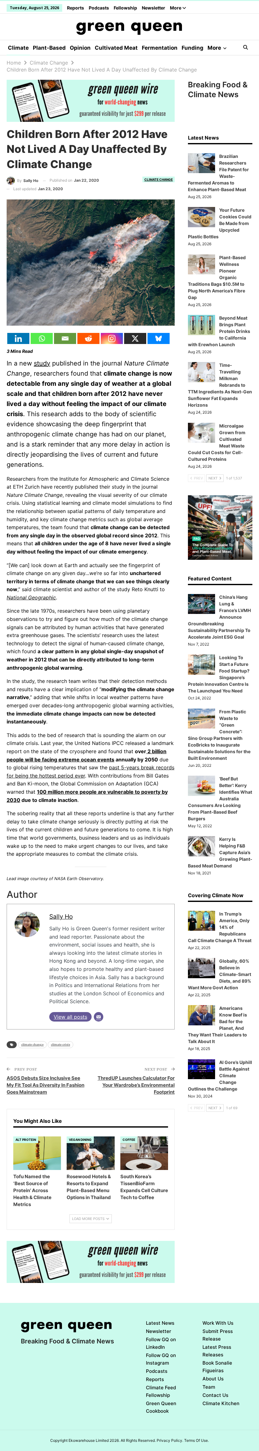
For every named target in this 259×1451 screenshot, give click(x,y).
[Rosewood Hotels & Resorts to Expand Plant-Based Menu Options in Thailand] (90, 1153)
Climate (18, 48)
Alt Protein (25, 1139)
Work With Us (217, 1323)
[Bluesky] (159, 338)
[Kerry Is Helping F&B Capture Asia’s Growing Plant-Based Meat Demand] (201, 846)
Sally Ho (61, 916)
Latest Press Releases (216, 1351)
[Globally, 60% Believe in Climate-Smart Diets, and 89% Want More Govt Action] (201, 968)
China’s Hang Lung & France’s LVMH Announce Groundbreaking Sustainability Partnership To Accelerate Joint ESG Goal (219, 617)
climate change (32, 1044)
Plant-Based (49, 48)
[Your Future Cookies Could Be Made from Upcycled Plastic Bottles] (201, 217)
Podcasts (99, 7)
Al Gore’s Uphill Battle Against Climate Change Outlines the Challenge (220, 1075)
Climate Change (158, 179)
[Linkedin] (18, 338)
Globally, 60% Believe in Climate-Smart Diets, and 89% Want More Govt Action (219, 974)
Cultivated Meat (116, 48)
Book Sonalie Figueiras (217, 1366)
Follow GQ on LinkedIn (161, 1343)
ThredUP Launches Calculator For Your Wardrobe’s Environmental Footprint (136, 1085)
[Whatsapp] (42, 338)
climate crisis (60, 1044)
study (42, 363)
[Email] (65, 338)
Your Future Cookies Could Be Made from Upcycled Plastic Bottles (219, 223)
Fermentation (160, 48)
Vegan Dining (80, 1139)
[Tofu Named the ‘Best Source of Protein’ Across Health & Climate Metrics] (37, 1153)
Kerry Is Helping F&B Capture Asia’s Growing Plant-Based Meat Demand (220, 852)
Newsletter (153, 7)
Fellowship (125, 7)
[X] (135, 338)
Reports (75, 7)
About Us (213, 1379)
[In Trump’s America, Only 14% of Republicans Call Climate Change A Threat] (201, 921)
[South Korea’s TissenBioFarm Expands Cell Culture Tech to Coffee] (144, 1153)
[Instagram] (112, 338)
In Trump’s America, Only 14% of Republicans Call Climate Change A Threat (219, 927)
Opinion (80, 48)
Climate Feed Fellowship (161, 1391)
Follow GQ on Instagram (161, 1359)
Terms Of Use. (196, 1440)
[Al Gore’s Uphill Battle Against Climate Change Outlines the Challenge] (201, 1069)
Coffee (129, 1139)
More (176, 7)
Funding (192, 48)
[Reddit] (88, 338)
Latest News (160, 1323)
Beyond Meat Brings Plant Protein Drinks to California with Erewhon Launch (219, 331)
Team (208, 1387)
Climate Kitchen (220, 1403)
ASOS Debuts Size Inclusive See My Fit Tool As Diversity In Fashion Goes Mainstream (45, 1085)
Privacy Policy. (170, 1440)
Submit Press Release (217, 1335)
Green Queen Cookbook (161, 1407)
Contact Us (215, 1395)
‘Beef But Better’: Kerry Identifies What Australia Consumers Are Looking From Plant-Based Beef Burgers (220, 798)
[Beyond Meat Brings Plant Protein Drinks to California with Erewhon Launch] (201, 325)
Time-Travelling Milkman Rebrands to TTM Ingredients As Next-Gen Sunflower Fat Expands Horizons (220, 385)
